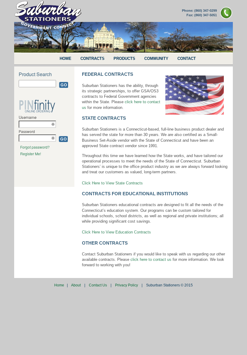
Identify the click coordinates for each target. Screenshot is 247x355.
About (76, 285)
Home (59, 285)
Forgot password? (35, 147)
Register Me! (30, 153)
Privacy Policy (127, 285)
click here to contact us (150, 259)
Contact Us (98, 285)
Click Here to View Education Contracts (116, 232)
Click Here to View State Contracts (112, 183)
